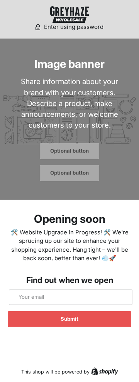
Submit (69, 319)
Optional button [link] (69, 151)
